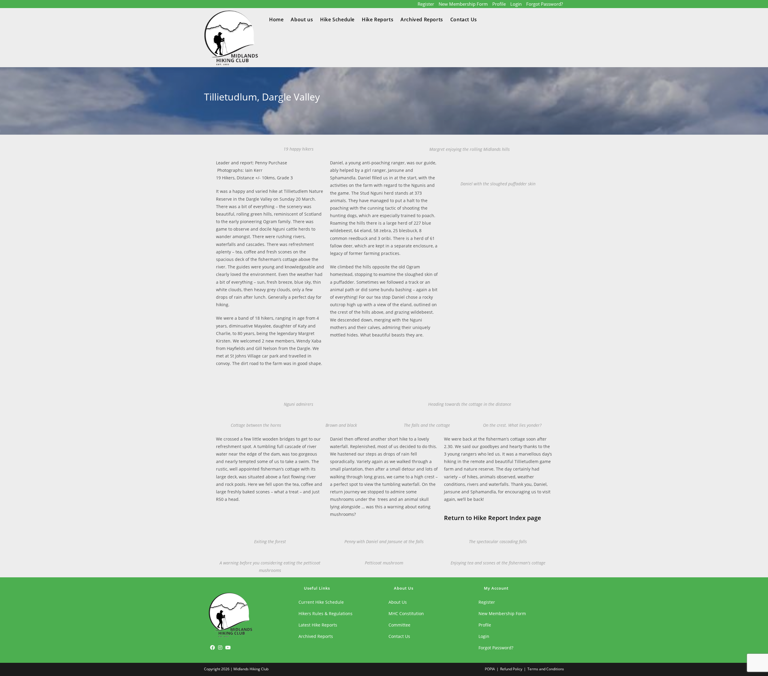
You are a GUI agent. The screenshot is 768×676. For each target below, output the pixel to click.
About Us (397, 602)
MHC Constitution (406, 613)
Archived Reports (315, 636)
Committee (399, 625)
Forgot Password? (544, 4)
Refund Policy (511, 669)
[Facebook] (212, 647)
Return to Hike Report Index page (492, 518)
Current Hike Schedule (321, 602)
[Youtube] (228, 647)
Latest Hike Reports (317, 625)
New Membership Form (463, 4)
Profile (499, 4)
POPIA (490, 669)
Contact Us (399, 636)
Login (516, 4)
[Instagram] (220, 647)
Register (426, 4)
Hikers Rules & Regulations (325, 613)
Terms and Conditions (545, 669)
